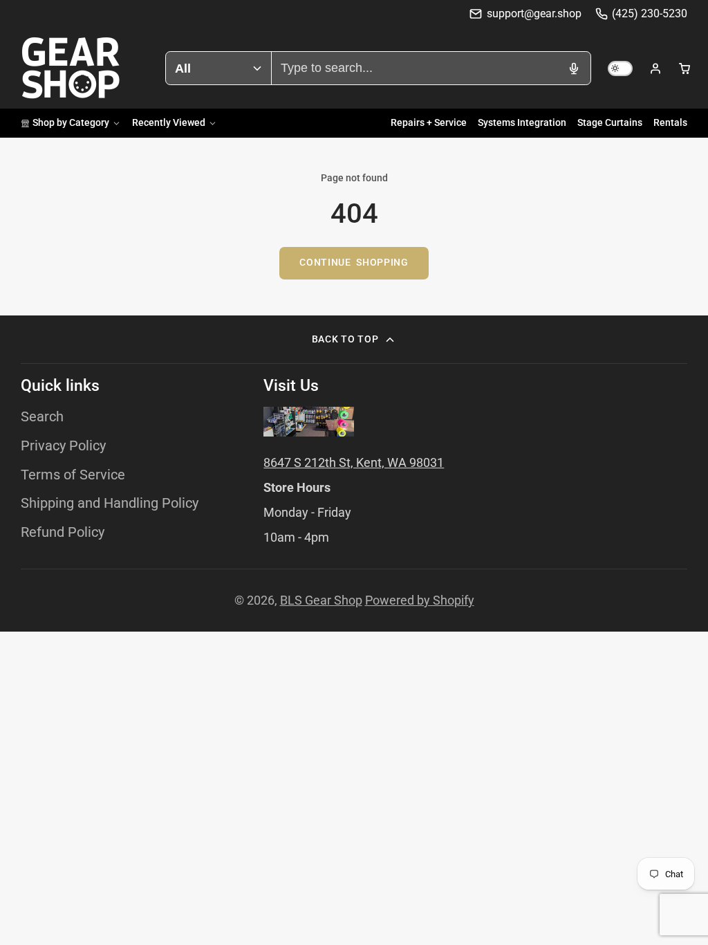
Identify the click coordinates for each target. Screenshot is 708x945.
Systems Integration (522, 123)
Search (42, 417)
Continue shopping (354, 262)
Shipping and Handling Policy (109, 503)
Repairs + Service (429, 123)
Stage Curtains (609, 123)
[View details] (308, 422)
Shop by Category (70, 123)
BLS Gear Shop (321, 600)
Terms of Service (73, 475)
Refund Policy (62, 532)
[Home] (71, 68)
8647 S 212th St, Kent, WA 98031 (353, 462)
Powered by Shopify (419, 600)
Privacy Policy (63, 446)
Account (655, 68)
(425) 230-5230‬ (649, 13)
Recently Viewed (168, 123)
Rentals (670, 123)
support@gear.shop (534, 13)
